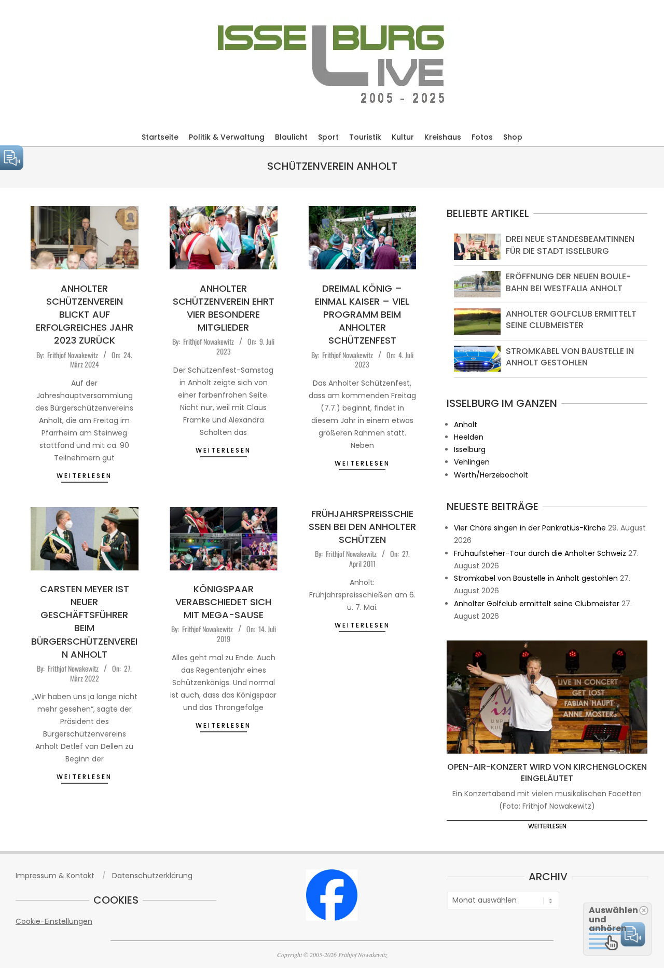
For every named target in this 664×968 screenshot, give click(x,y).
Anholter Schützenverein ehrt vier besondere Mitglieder (223, 308)
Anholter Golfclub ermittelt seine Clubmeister (571, 319)
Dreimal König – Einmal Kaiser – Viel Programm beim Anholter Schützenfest (362, 314)
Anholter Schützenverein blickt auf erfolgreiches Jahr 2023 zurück (84, 314)
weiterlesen (84, 475)
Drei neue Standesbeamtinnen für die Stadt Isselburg (570, 244)
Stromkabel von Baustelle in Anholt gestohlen (570, 357)
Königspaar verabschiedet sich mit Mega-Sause (223, 601)
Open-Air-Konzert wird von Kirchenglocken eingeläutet (547, 772)
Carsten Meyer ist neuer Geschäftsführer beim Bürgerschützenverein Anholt (84, 621)
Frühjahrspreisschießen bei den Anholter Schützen (362, 526)
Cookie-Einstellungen (54, 921)
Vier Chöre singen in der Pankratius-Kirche (530, 528)
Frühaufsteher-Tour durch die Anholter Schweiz (540, 553)
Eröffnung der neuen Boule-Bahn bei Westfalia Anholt (568, 282)
